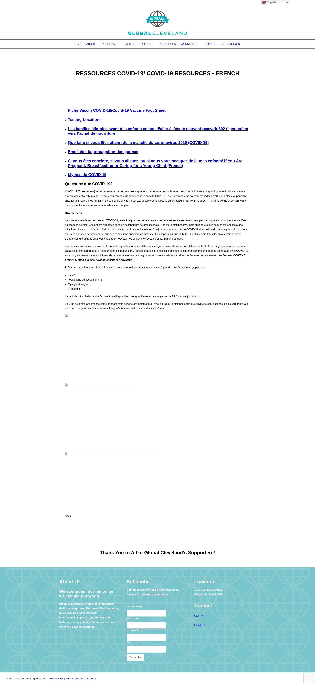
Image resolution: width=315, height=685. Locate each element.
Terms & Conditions (74, 678)
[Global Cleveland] (157, 22)
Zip (128, 642)
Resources (167, 44)
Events (129, 44)
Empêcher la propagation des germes (103, 151)
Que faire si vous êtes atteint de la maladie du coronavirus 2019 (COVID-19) (138, 142)
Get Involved (230, 44)
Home (77, 44)
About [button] (90, 44)
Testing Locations (85, 119)
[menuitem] (79, 44)
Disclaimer (91, 678)
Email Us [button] (199, 625)
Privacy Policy (56, 678)
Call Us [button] (198, 616)
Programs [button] (109, 44)
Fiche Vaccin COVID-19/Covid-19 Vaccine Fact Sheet (117, 110)
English (271, 2)
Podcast (147, 44)
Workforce (189, 44)
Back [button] (68, 516)
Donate (210, 44)
